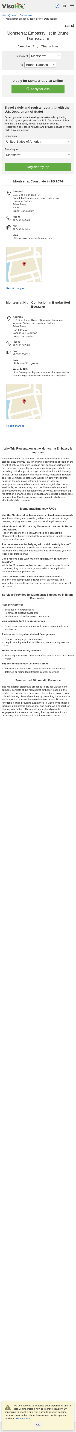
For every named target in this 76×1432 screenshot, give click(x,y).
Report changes (15, 288)
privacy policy (22, 1418)
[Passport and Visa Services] (13, 6)
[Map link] (24, 264)
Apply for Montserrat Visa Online (38, 81)
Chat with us (49, 46)
